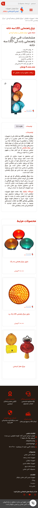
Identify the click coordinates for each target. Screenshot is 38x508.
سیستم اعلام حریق (30, 466)
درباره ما (33, 483)
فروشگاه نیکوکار (28, 191)
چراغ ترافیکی (26, 148)
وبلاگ (33, 480)
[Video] (30, 494)
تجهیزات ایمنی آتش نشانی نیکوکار (25, 477)
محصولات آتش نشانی (29, 469)
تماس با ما (32, 486)
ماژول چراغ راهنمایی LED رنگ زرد (19, 314)
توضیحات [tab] (29, 126)
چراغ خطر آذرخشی (19, 366)
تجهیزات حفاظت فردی (29, 463)
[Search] (3, 3)
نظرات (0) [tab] (19, 126)
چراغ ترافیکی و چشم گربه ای (14, 18)
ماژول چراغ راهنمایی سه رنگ (19, 261)
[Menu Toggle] (31, 10)
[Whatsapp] (35, 494)
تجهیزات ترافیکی (29, 18)
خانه (36, 18)
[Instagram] (24, 494)
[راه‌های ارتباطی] (33, 503)
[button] (5, 83)
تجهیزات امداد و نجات (29, 458)
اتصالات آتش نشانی (29, 455)
